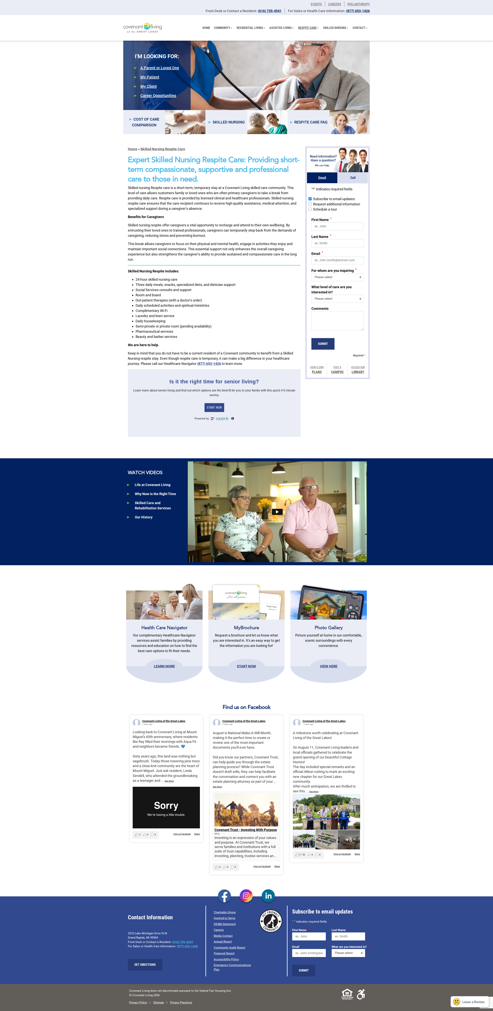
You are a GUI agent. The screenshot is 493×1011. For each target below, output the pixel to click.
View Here (328, 666)
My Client (148, 86)
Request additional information (336, 204)
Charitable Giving (225, 912)
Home (206, 28)
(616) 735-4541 (270, 11)
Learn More (164, 666)
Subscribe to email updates (334, 199)
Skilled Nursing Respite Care (162, 149)
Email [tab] (322, 178)
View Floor (317, 370)
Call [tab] (352, 178)
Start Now (246, 666)
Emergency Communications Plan (232, 967)
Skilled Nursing (334, 28)
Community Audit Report (229, 947)
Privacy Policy (138, 1002)
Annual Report (223, 941)
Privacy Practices (181, 1002)
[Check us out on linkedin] (268, 896)
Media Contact (223, 936)
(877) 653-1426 (358, 11)
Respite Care (307, 28)
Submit (323, 344)
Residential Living (250, 28)
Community (222, 28)
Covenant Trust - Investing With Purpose (246, 830)
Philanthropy (358, 4)
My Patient (149, 77)
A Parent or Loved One (159, 67)
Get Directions (145, 964)
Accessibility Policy (226, 959)
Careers (334, 4)
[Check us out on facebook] (224, 896)
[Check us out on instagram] (246, 896)
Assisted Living (280, 28)
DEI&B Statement (225, 924)
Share (197, 834)
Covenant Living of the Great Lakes (163, 721)
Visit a (337, 370)
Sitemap (158, 1002)
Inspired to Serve (224, 918)
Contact (359, 28)
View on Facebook (182, 834)
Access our (358, 370)
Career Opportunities (158, 95)
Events (316, 4)
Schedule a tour (325, 209)
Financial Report (224, 953)
